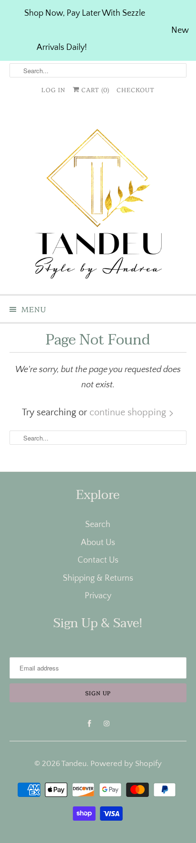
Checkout (136, 89)
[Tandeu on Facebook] (89, 724)
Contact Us (98, 560)
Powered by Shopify (126, 763)
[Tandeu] (98, 199)
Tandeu (74, 763)
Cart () (94, 89)
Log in (53, 89)
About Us (98, 542)
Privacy (98, 596)
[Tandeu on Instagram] (106, 724)
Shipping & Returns (98, 578)
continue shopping (128, 412)
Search (97, 524)
